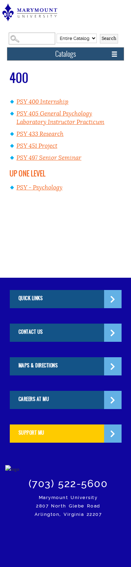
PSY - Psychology (39, 187)
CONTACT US (31, 332)
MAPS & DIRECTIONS (38, 365)
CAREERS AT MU (34, 399)
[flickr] (76, 533)
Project (36, 146)
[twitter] (59, 533)
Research (40, 134)
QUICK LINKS (31, 298)
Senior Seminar (48, 157)
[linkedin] (92, 533)
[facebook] (43, 533)
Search (109, 38)
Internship (42, 101)
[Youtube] (109, 533)
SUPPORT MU (31, 432)
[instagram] (27, 533)
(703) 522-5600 (68, 484)
